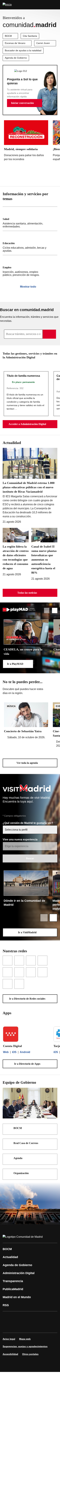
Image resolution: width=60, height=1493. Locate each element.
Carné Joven (43, 43)
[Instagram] (17, 1317)
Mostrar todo (28, 286)
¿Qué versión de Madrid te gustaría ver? (28, 823)
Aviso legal (9, 1339)
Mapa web (25, 1339)
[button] (24, 103)
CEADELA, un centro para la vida (23, 651)
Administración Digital (18, 1273)
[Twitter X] (27, 1317)
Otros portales (30, 1354)
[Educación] (30, 243)
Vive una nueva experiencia (20, 839)
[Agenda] (52, 1159)
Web (6, 1052)
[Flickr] (27, 1326)
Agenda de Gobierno (16, 57)
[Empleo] (30, 267)
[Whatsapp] (7, 1326)
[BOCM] (52, 1128)
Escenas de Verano (15, 43)
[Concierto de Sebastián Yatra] (26, 721)
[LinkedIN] (47, 1317)
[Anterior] (46, 178)
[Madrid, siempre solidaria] (26, 141)
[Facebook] (7, 1317)
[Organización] (52, 1174)
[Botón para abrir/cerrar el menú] (55, 4)
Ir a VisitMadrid (27, 932)
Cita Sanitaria (30, 36)
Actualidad (10, 1257)
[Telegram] (37, 1326)
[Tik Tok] (17, 1326)
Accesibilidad (10, 1354)
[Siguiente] (54, 178)
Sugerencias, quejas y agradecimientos (25, 1346)
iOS (14, 1052)
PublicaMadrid (13, 1289)
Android (25, 1052)
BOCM (8, 36)
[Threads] (47, 1326)
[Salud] (30, 219)
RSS (6, 1305)
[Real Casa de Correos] (52, 1143)
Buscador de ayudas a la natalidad (23, 50)
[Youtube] (37, 1317)
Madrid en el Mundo (17, 1297)
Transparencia (13, 1281)
